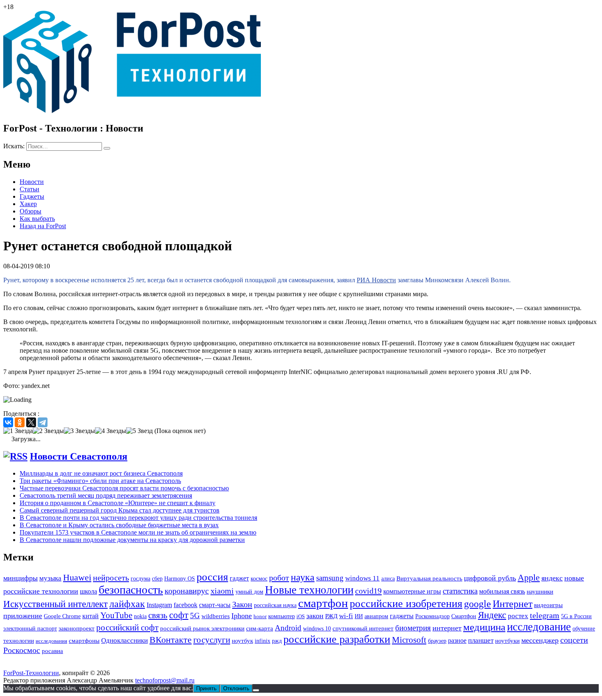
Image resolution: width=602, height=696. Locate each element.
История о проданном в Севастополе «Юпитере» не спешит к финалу (117, 502)
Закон (242, 604)
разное (457, 640)
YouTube (116, 615)
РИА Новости (376, 280)
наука (303, 577)
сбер (157, 578)
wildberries (215, 616)
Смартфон (463, 616)
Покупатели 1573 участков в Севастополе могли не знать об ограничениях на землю (138, 532)
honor (260, 616)
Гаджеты (32, 196)
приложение (22, 616)
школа (88, 591)
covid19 (368, 590)
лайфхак (127, 604)
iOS (300, 616)
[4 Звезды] (110, 431)
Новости (32, 181)
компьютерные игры (412, 591)
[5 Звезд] (139, 431)
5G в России (576, 616)
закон (315, 616)
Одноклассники (124, 640)
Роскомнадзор (432, 616)
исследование (539, 627)
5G (195, 615)
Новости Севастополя (78, 456)
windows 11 (362, 578)
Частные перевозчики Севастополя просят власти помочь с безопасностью (124, 488)
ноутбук (242, 640)
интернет (447, 628)
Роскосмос (21, 650)
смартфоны (84, 640)
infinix (262, 641)
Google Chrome (62, 616)
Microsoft (409, 640)
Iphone (241, 616)
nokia (140, 616)
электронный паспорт (30, 629)
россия (212, 577)
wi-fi (346, 616)
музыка (50, 578)
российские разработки (336, 639)
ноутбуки (507, 640)
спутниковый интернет (363, 628)
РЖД (331, 615)
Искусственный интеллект (55, 604)
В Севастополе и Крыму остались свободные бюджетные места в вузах (119, 524)
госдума (140, 578)
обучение (584, 629)
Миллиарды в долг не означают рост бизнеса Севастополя (101, 473)
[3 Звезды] (79, 431)
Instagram (159, 604)
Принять (206, 688)
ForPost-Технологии (31, 672)
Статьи (29, 189)
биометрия (413, 627)
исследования (51, 641)
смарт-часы (215, 604)
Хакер (28, 203)
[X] (31, 422)
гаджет (239, 578)
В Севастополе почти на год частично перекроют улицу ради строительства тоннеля (138, 517)
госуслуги (211, 640)
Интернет (512, 603)
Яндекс (492, 615)
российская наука (275, 605)
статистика (460, 591)
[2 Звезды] (48, 431)
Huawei (77, 578)
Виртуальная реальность (429, 578)
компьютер (281, 616)
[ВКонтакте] (8, 422)
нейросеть (111, 577)
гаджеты (402, 616)
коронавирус (187, 590)
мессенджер (540, 640)
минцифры (20, 578)
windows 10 (317, 629)
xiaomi (222, 590)
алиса (388, 579)
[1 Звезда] (18, 431)
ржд (277, 640)
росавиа (52, 651)
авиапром (376, 616)
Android (288, 627)
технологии (18, 640)
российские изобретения (406, 604)
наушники (540, 591)
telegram (544, 615)
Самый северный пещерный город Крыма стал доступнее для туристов (120, 510)
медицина (484, 627)
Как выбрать (37, 218)
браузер (437, 641)
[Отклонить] (256, 690)
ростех (518, 616)
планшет (480, 640)
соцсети (574, 640)
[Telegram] (43, 422)
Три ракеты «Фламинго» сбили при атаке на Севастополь (100, 480)
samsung (330, 578)
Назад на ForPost (43, 225)
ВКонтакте (170, 640)
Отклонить (236, 688)
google (477, 604)
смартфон (323, 603)
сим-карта (259, 628)
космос (259, 579)
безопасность (131, 589)
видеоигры (548, 605)
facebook (185, 604)
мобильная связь (502, 591)
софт (178, 615)
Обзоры (30, 211)
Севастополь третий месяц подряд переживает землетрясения (106, 495)
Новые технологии (309, 590)
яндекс (552, 578)
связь (157, 615)
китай (90, 615)
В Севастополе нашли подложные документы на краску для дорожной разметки (132, 539)
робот (279, 577)
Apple (529, 577)
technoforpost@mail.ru (165, 680)
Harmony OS (179, 578)
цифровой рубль (490, 578)
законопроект (77, 628)
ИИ (359, 616)
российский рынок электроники (202, 628)
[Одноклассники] (20, 422)
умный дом (249, 592)
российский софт (127, 628)
